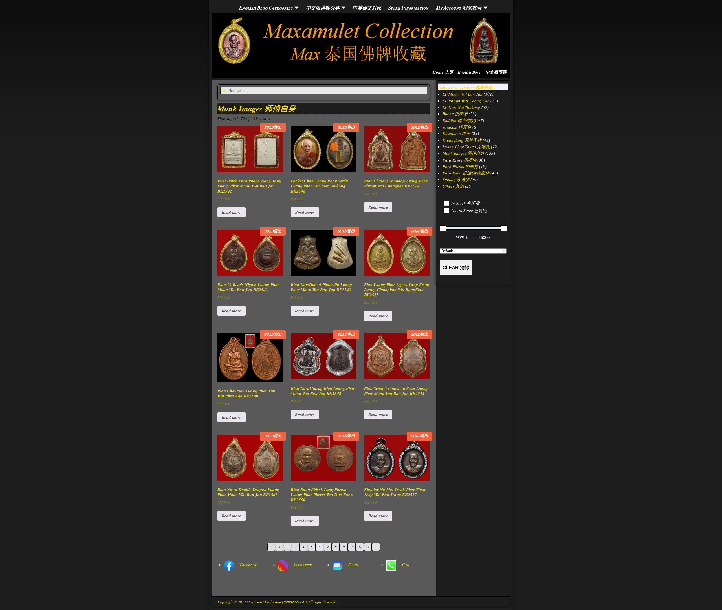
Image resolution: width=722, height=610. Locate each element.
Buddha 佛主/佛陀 (459, 120)
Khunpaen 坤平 (456, 133)
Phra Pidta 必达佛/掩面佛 (466, 173)
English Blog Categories (266, 8)
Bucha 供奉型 (455, 113)
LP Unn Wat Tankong (461, 107)
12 (367, 546)
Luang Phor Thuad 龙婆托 (466, 146)
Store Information (408, 8)
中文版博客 (496, 72)
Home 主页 (443, 72)
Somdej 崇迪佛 (456, 179)
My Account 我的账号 (459, 8)
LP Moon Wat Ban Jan (463, 94)
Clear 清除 (456, 267)
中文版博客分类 (323, 8)
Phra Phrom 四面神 (460, 166)
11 (360, 546)
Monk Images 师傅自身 (463, 153)
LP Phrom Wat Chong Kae (466, 100)
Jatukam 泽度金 (457, 127)
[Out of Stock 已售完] (446, 210)
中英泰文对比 (367, 8)
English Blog (469, 72)
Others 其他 (453, 186)
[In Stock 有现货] (446, 203)
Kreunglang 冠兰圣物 (462, 140)
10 (351, 546)
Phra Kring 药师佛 (459, 160)
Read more (231, 212)
